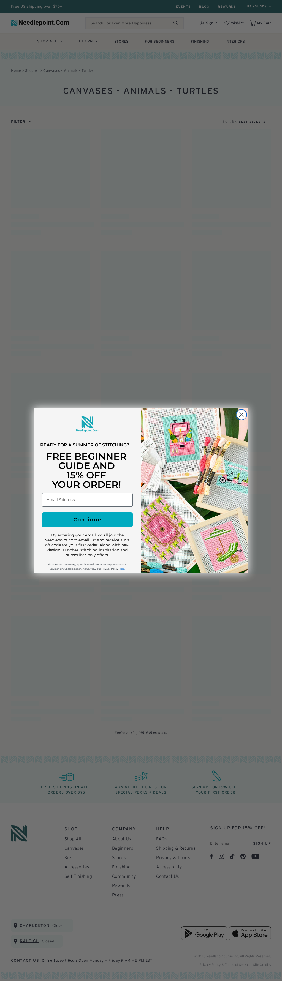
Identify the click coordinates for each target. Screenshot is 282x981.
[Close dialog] (241, 414)
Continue (87, 520)
